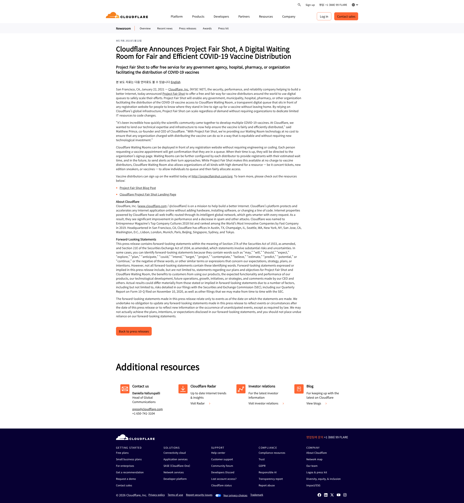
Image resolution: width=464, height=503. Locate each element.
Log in (324, 16)
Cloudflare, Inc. (178, 89)
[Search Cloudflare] (299, 5)
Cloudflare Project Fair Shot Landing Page (148, 194)
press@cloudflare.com (147, 409)
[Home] (127, 16)
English (176, 82)
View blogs (313, 403)
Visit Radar (197, 403)
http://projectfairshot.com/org (212, 176)
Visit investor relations (263, 403)
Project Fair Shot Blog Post (138, 188)
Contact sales (346, 16)
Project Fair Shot (173, 93)
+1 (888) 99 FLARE (336, 437)
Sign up (310, 5)
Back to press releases (134, 331)
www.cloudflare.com (152, 206)
